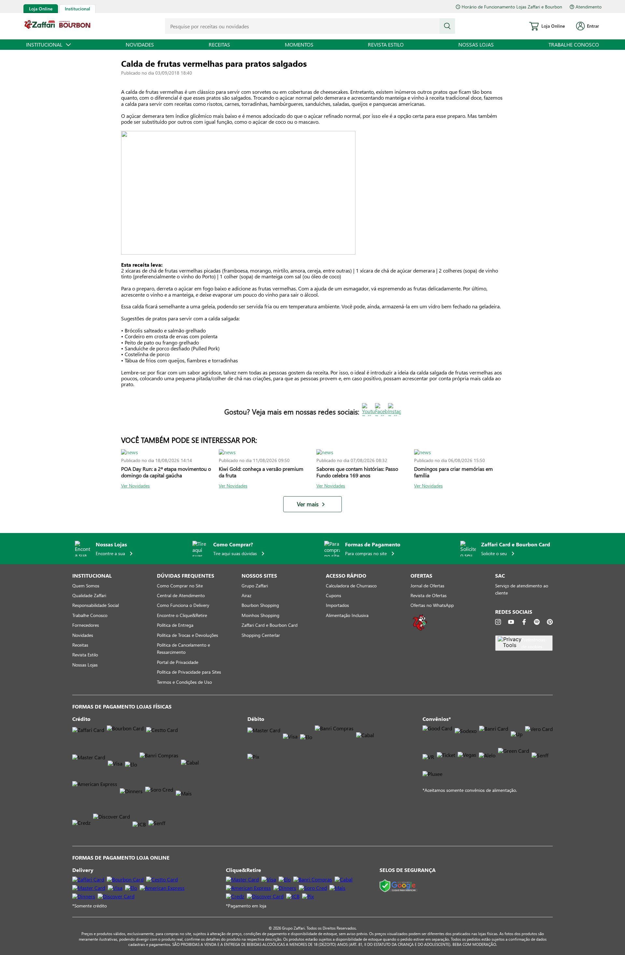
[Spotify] (537, 622)
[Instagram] (498, 622)
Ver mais (308, 504)
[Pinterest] (550, 622)
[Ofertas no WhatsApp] (419, 629)
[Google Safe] (399, 886)
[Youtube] (511, 622)
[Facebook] (524, 622)
